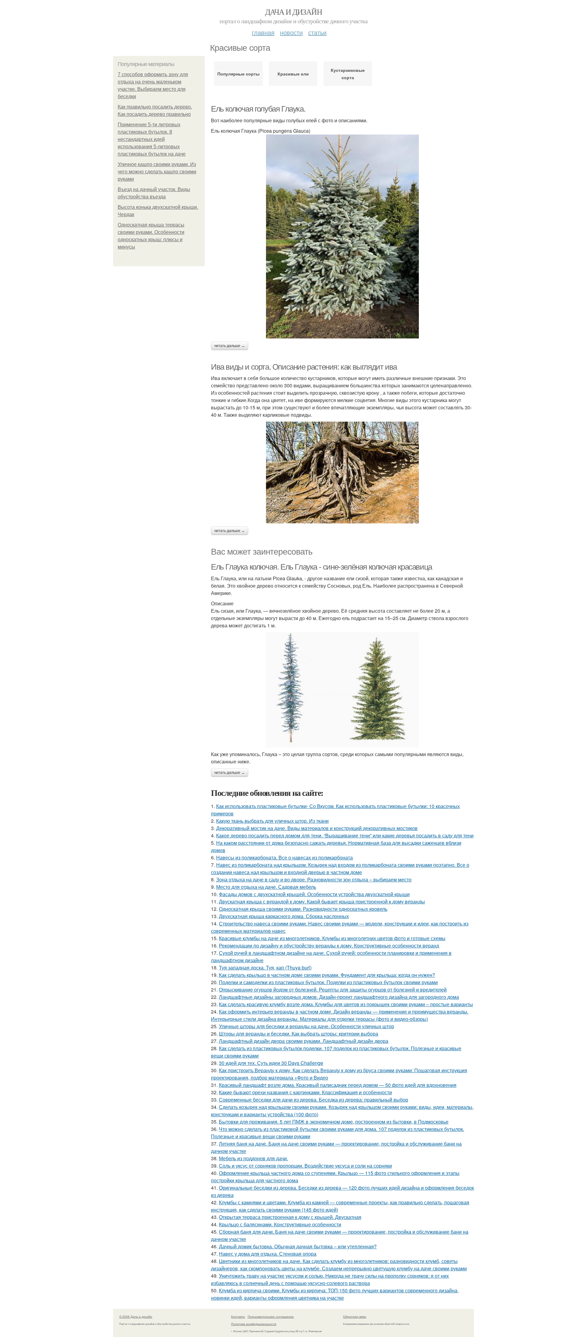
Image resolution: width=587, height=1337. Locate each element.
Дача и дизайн (293, 11)
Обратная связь (354, 1316)
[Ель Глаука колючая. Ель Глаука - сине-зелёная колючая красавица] (342, 690)
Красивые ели (293, 74)
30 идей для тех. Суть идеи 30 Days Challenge (271, 1062)
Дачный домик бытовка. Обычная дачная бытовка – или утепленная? (298, 1246)
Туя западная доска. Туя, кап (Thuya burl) (265, 967)
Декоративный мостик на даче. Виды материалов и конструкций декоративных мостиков (317, 828)
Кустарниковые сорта (348, 73)
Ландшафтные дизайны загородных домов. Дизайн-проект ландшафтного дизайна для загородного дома (339, 996)
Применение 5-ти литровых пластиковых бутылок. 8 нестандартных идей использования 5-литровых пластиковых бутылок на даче (152, 139)
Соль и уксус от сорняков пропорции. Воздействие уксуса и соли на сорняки (305, 1165)
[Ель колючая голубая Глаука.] (342, 236)
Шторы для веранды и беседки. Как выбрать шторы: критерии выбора (298, 1033)
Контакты (238, 1316)
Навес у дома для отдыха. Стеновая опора (267, 1253)
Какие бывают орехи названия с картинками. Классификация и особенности (305, 1092)
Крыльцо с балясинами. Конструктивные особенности (280, 1224)
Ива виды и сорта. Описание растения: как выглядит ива (304, 366)
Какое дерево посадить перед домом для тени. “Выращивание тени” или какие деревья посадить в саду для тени (345, 835)
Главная (263, 32)
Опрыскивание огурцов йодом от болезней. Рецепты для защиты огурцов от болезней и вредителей (333, 989)
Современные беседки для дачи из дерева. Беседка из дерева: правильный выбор (313, 1099)
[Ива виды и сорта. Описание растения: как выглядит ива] (342, 472)
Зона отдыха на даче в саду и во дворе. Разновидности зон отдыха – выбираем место (314, 879)
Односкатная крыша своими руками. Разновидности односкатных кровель (303, 908)
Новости (291, 32)
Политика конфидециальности (253, 1324)
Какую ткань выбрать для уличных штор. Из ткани (272, 820)
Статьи (317, 32)
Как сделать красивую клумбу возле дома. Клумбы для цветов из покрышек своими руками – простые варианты (346, 1004)
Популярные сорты (238, 74)
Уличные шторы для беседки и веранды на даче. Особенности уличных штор (306, 1026)
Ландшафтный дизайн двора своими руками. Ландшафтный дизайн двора (303, 1040)
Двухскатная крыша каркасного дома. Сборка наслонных (284, 916)
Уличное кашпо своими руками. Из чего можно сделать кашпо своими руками (157, 172)
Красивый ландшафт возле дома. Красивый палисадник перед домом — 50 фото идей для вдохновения (337, 1084)
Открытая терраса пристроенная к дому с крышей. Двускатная (290, 1217)
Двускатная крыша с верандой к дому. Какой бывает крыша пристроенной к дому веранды (322, 901)
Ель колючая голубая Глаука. (258, 108)
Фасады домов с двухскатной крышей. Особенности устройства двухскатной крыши (314, 894)
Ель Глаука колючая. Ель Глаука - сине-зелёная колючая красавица (321, 566)
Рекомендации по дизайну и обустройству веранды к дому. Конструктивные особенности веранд (329, 945)
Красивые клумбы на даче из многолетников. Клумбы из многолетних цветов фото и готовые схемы (332, 938)
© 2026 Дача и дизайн (135, 1316)
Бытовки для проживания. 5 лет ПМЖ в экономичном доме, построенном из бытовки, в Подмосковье (334, 1121)
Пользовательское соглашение (271, 1316)
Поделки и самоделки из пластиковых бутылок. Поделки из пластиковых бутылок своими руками (328, 982)
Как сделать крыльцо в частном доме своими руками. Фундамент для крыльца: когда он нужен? (327, 974)
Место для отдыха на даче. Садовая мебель (266, 886)
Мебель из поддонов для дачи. (253, 1158)
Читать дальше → (229, 346)
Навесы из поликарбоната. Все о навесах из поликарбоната (284, 857)
